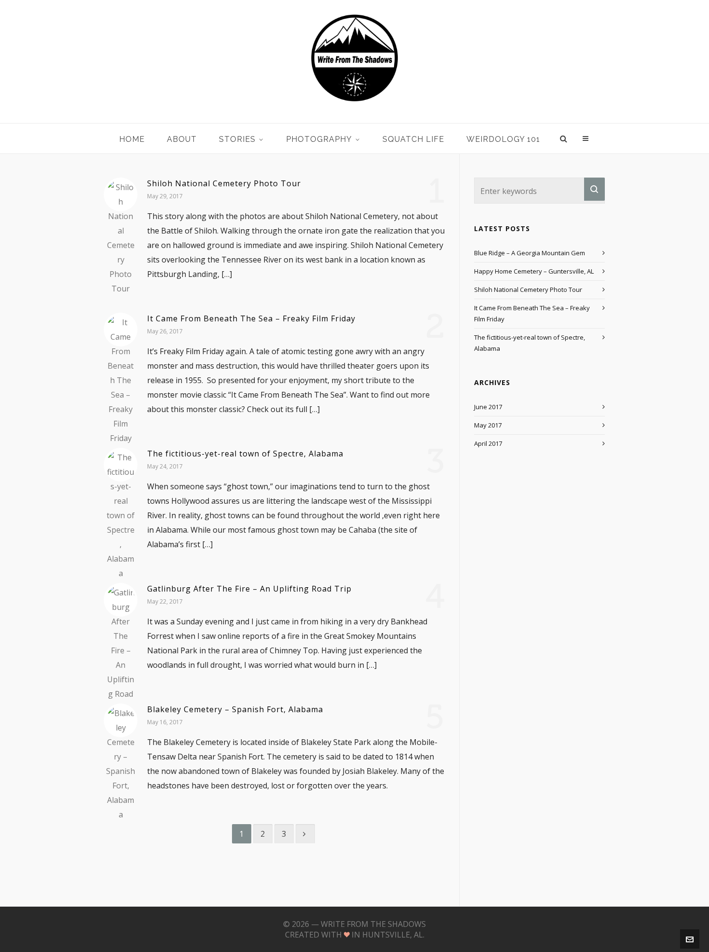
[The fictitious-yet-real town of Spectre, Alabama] (120, 465)
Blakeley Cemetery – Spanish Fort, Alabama (235, 709)
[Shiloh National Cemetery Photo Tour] (120, 194)
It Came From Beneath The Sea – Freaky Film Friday (251, 318)
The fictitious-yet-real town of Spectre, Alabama (245, 453)
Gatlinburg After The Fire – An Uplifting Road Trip (249, 588)
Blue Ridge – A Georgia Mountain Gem (529, 252)
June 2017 (488, 406)
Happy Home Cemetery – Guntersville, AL (534, 271)
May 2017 (488, 425)
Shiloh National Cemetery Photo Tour (224, 183)
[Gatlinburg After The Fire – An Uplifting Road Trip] (120, 600)
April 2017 (488, 443)
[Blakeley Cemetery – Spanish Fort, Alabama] (120, 720)
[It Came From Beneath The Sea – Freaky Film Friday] (120, 329)
